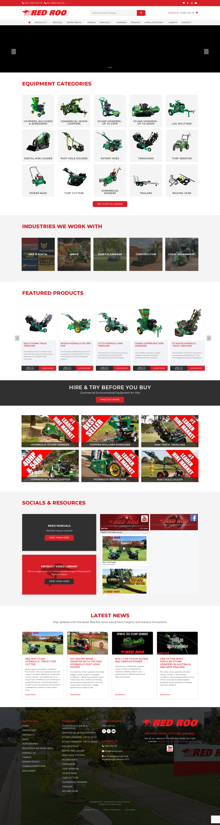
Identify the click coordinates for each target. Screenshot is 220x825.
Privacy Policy (30, 762)
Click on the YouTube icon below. (174, 741)
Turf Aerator (70, 769)
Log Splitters (70, 746)
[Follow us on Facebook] (188, 3)
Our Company (30, 744)
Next (209, 338)
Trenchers (68, 764)
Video (25, 739)
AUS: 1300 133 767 (33, 3)
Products (28, 735)
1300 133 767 (111, 746)
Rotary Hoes (69, 760)
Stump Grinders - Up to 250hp (80, 742)
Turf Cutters (70, 778)
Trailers (67, 786)
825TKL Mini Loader (73, 751)
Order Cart (29, 730)
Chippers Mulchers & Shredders (74, 727)
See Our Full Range (110, 204)
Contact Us (29, 753)
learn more (47, 368)
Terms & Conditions (34, 766)
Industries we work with (37, 748)
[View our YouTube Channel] (196, 3)
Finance (27, 757)
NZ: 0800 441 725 (55, 3)
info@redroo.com (113, 751)
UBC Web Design (114, 804)
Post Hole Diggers (73, 755)
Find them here (59, 537)
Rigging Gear (70, 791)
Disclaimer (28, 771)
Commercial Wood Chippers (79, 733)
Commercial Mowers (74, 782)
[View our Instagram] (192, 3)
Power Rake (69, 773)
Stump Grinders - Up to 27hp (79, 737)
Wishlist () (173, 13)
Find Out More (110, 399)
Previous (17, 338)
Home (25, 726)
